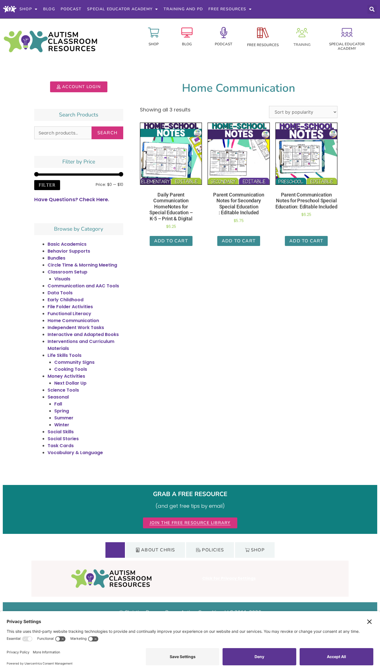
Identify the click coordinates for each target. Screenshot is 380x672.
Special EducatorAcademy (347, 46)
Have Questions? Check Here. (71, 199)
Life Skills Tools (65, 355)
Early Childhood (65, 300)
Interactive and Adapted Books (83, 334)
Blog (49, 9)
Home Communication (73, 320)
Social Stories (63, 438)
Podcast (71, 9)
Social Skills (61, 432)
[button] (372, 9)
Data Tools (60, 293)
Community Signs (74, 362)
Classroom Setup (67, 272)
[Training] (302, 32)
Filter (47, 185)
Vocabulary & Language (75, 452)
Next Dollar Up (70, 383)
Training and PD (183, 9)
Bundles (56, 258)
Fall (58, 404)
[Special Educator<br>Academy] (346, 32)
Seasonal (58, 397)
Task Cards (61, 445)
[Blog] (187, 32)
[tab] (115, 550)
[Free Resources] (263, 33)
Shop (25, 9)
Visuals (62, 279)
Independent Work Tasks (76, 327)
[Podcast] (223, 32)
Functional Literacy (69, 313)
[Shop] (153, 32)
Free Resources (227, 9)
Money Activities (66, 376)
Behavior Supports (69, 251)
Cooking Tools (70, 369)
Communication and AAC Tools (83, 286)
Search (107, 133)
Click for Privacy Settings (229, 578)
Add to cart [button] (171, 241)
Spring (61, 411)
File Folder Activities (70, 306)
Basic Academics (67, 244)
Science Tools (63, 390)
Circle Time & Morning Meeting (82, 265)
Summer (63, 418)
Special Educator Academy (119, 9)
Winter (61, 425)
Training (301, 44)
